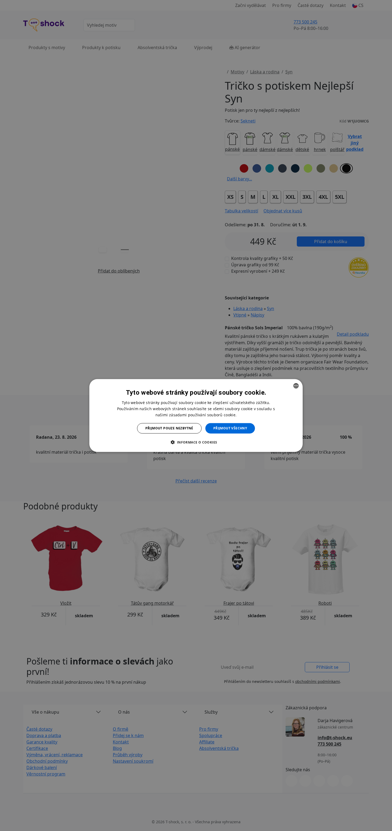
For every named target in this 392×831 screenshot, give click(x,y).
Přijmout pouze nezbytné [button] (169, 428)
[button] (196, 442)
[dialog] (196, 415)
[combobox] (296, 386)
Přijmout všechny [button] (230, 428)
